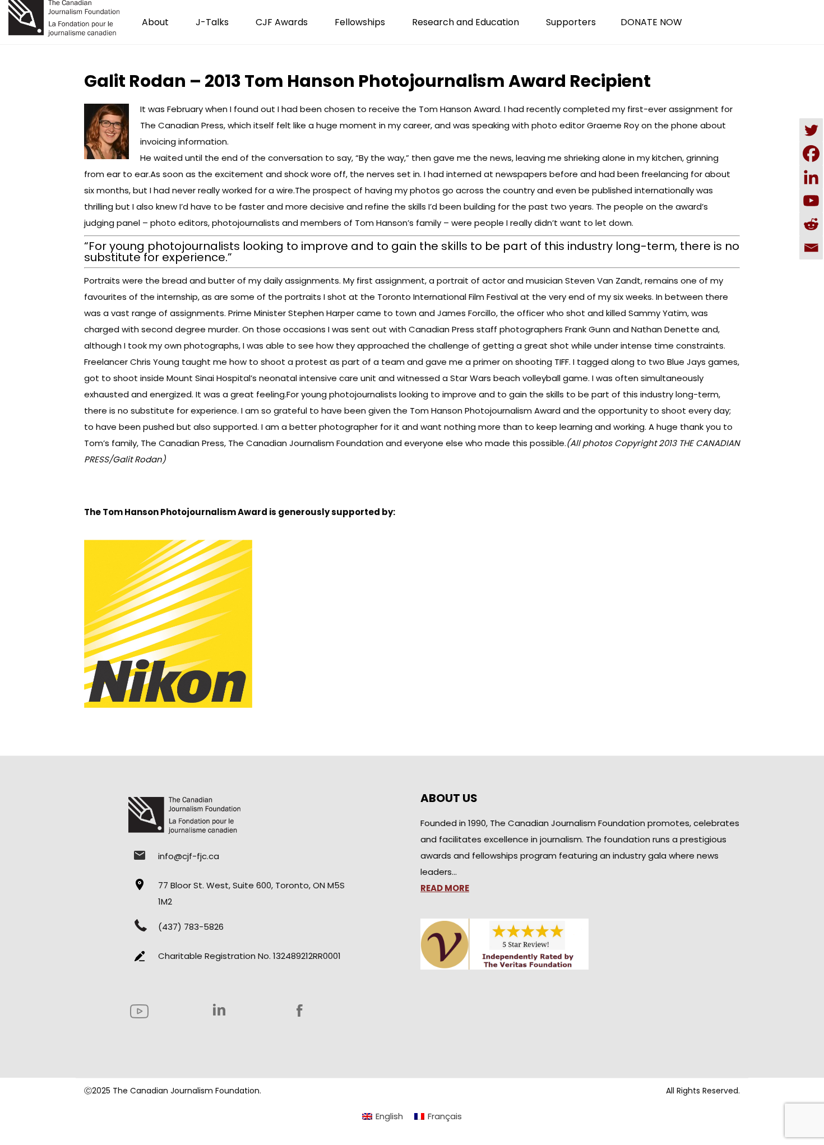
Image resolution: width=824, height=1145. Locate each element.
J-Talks (212, 22)
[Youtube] (811, 200)
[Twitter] (811, 130)
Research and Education (465, 22)
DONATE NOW (651, 22)
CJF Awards (282, 22)
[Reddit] (811, 224)
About (155, 22)
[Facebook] (811, 153)
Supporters (571, 22)
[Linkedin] (811, 177)
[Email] (811, 247)
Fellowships (360, 22)
